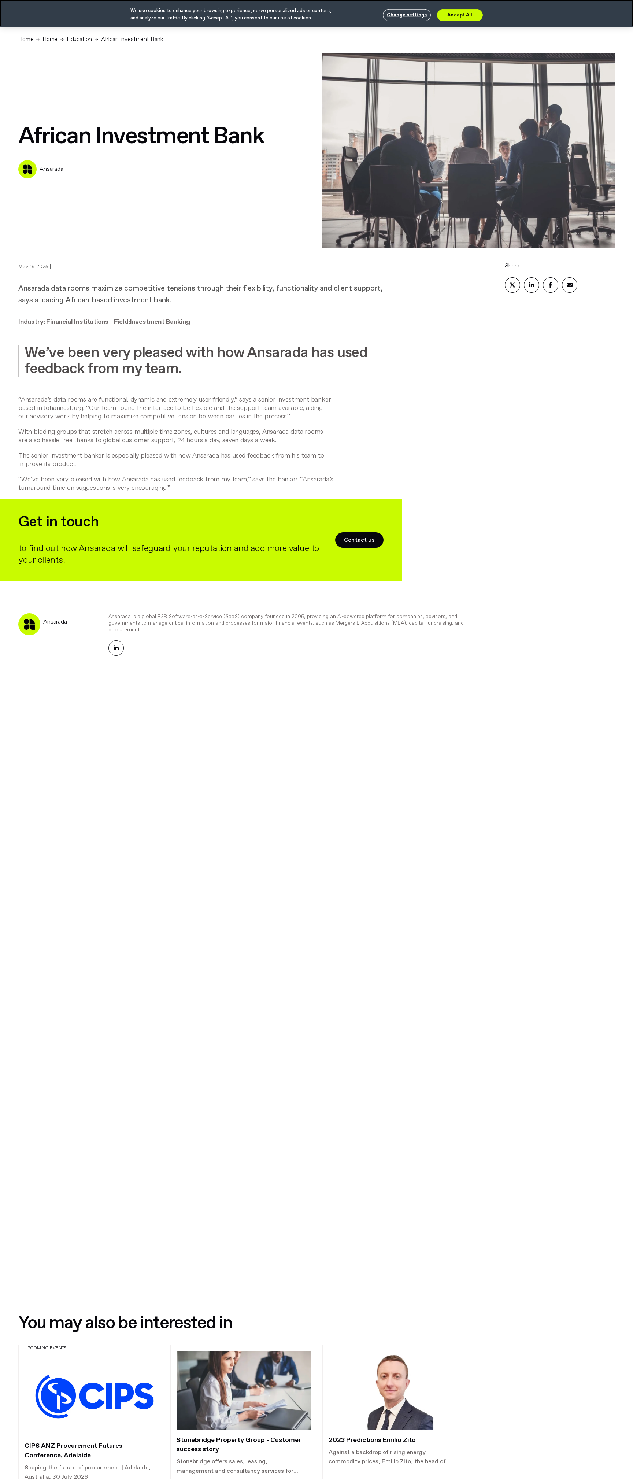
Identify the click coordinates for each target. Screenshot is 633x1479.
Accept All (459, 15)
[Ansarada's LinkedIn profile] (116, 648)
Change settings (407, 15)
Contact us (359, 540)
